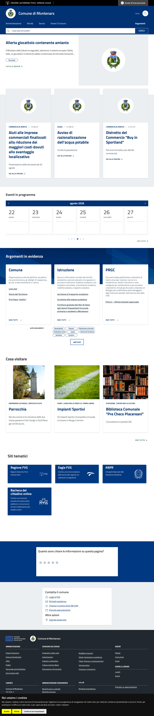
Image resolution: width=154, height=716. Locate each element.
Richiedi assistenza (57, 601)
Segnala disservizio (57, 619)
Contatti (9, 682)
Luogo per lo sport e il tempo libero (78, 403)
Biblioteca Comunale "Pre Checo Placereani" (125, 411)
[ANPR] (138, 473)
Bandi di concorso (49, 691)
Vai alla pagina (16, 173)
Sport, (60, 403)
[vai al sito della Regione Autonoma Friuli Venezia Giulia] (29, 3)
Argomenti (140, 23)
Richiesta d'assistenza (87, 688)
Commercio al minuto (18, 127)
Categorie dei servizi (51, 646)
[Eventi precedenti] (9, 203)
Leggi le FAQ (54, 597)
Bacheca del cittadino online (21, 492)
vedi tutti (77, 342)
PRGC (110, 270)
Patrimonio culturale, (18, 403)
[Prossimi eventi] (145, 203)
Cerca (141, 30)
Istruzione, (111, 403)
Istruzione (65, 270)
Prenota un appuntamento (126, 687)
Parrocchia (17, 409)
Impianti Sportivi (71, 409)
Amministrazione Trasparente (55, 682)
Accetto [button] (6, 711)
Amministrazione (13, 646)
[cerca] (145, 13)
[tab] (68, 238)
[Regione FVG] (43, 473)
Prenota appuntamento (59, 610)
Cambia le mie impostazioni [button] (34, 711)
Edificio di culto (35, 403)
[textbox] (76, 562)
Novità (118, 646)
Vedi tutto (141, 241)
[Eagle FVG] (91, 473)
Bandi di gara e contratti (51, 689)
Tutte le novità (13, 66)
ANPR (109, 467)
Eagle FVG (65, 467)
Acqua (59, 127)
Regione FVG (19, 467)
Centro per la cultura (125, 403)
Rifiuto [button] (16, 711)
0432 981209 (63, 605)
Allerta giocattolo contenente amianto (37, 42)
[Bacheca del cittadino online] (43, 501)
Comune (15, 270)
